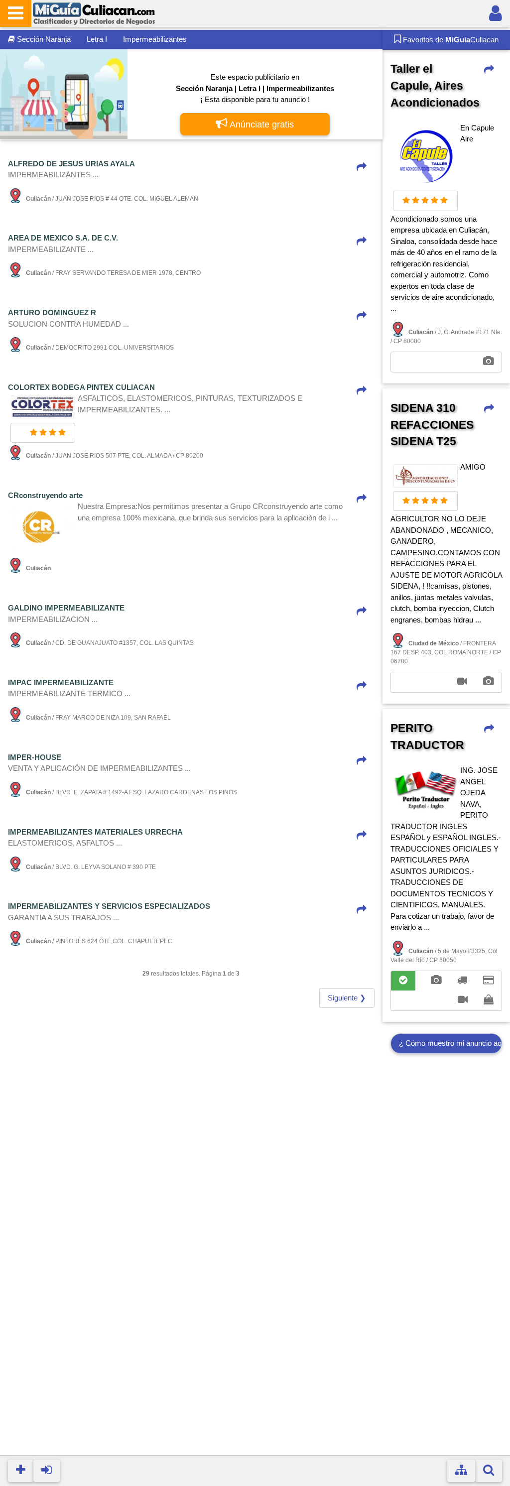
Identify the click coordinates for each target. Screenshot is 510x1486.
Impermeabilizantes (155, 39)
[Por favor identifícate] (495, 13)
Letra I (97, 39)
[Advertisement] (446, 1266)
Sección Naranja (43, 39)
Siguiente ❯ (347, 997)
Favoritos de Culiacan (450, 39)
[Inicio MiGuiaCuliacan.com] (93, 12)
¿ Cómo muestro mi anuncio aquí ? (450, 1043)
